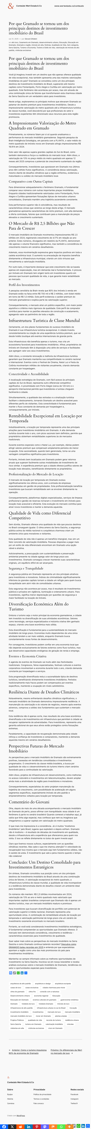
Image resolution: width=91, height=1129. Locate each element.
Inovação (73, 1008)
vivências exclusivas (23, 50)
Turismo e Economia (28, 48)
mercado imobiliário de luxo (21, 1016)
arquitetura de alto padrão (20, 984)
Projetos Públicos (17, 1020)
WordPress (21, 1116)
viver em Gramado (55, 1028)
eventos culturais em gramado (44, 1000)
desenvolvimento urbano (48, 42)
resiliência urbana (72, 1020)
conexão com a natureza (49, 992)
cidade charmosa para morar (54, 988)
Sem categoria (72, 45)
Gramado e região (24, 45)
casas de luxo (15, 988)
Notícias (48, 45)
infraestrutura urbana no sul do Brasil (51, 1008)
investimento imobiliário (19, 1012)
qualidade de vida (35, 1020)
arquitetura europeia (63, 984)
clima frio (32, 992)
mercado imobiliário (72, 1012)
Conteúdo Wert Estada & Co (29, 6)
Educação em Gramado (19, 1000)
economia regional (41, 996)
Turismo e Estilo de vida (46, 48)
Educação (63, 42)
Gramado (14, 1004)
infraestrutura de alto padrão (21, 1008)
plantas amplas (61, 1016)
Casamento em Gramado (28, 42)
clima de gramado (17, 992)
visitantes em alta (17, 1028)
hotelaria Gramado (46, 1004)
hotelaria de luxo (28, 1004)
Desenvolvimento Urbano (20, 996)
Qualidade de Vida (59, 45)
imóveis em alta (38, 45)
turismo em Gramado (33, 1024)
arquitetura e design (43, 984)
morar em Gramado (43, 1016)
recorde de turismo (53, 1020)
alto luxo (15, 42)
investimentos (38, 1012)
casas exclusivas (31, 988)
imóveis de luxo (63, 1004)
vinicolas (70, 1024)
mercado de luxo (54, 1012)
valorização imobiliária (54, 1024)
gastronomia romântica (69, 1000)
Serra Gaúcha (14, 48)
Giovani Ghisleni (31, 39)
